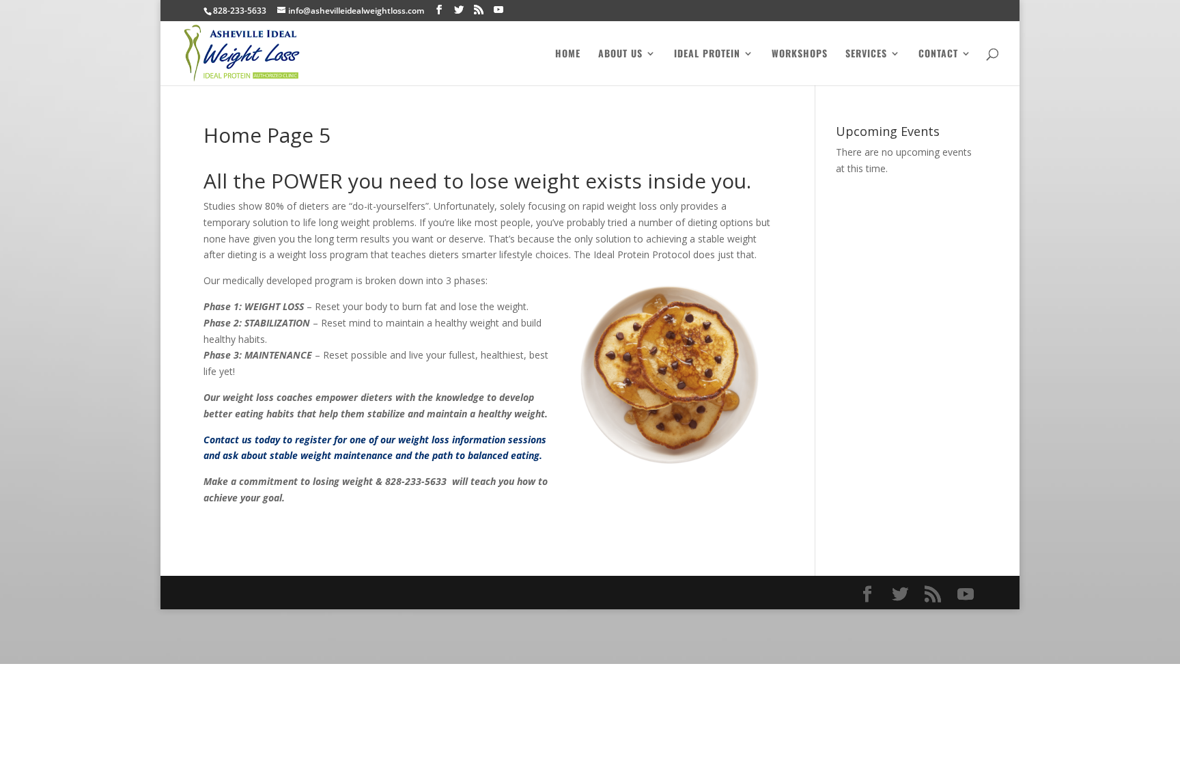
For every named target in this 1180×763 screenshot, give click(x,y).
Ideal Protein (707, 54)
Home (567, 54)
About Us (620, 54)
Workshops (800, 54)
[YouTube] (498, 10)
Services (866, 54)
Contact (938, 54)
